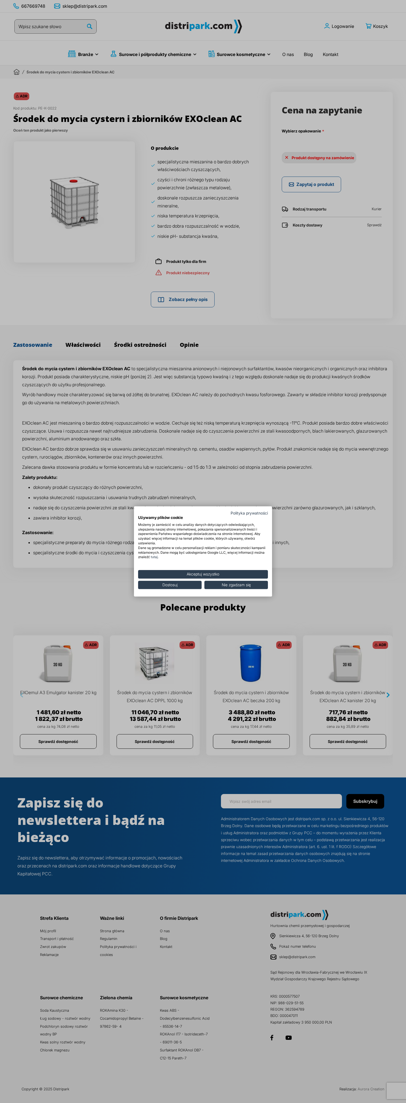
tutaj (154, 557)
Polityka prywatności (249, 513)
